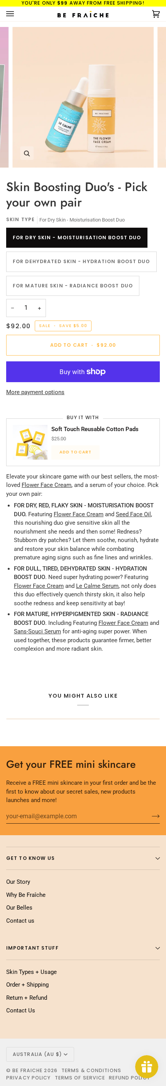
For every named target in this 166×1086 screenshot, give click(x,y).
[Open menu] (17, 14)
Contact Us (20, 1010)
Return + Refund (26, 997)
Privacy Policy (28, 1077)
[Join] (149, 816)
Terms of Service (80, 1077)
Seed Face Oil (133, 514)
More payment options (35, 392)
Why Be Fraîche (26, 894)
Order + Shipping (27, 984)
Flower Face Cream (46, 485)
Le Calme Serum (97, 585)
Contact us (20, 920)
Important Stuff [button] (32, 948)
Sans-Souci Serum (37, 631)
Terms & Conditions (91, 1070)
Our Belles (19, 907)
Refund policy (129, 1077)
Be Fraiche (27, 1070)
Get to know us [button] (30, 858)
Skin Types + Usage (31, 972)
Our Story (18, 881)
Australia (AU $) (37, 1054)
